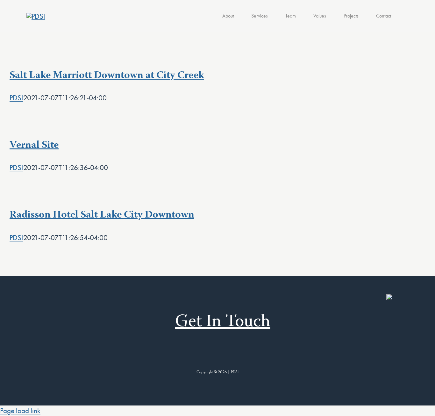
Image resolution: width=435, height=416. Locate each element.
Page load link (20, 410)
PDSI (16, 98)
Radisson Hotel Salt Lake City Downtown (102, 215)
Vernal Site (34, 145)
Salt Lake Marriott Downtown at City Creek (107, 76)
